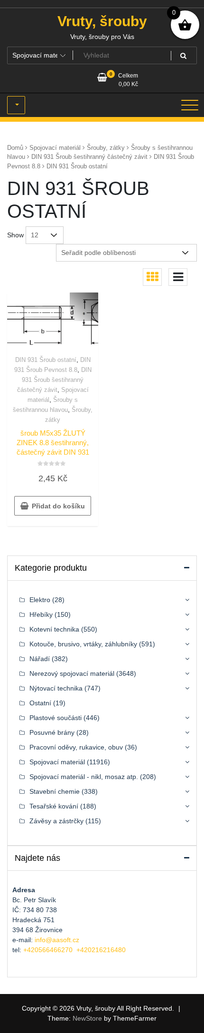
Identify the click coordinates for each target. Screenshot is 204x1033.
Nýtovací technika (56, 688)
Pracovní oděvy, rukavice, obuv (76, 747)
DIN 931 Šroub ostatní (45, 359)
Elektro (39, 600)
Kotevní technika (54, 629)
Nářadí (39, 659)
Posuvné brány (51, 732)
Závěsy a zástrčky (56, 821)
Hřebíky (41, 614)
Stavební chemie (54, 791)
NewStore (87, 1018)
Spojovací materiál (55, 147)
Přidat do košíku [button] (58, 506)
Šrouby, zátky (106, 147)
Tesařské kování (53, 806)
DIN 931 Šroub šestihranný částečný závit (89, 156)
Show (15, 235)
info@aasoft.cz (57, 940)
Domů (15, 147)
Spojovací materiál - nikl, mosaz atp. (83, 776)
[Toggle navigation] (190, 105)
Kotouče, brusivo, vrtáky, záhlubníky (83, 644)
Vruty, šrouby (102, 21)
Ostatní (40, 703)
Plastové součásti (55, 717)
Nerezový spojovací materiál (71, 673)
